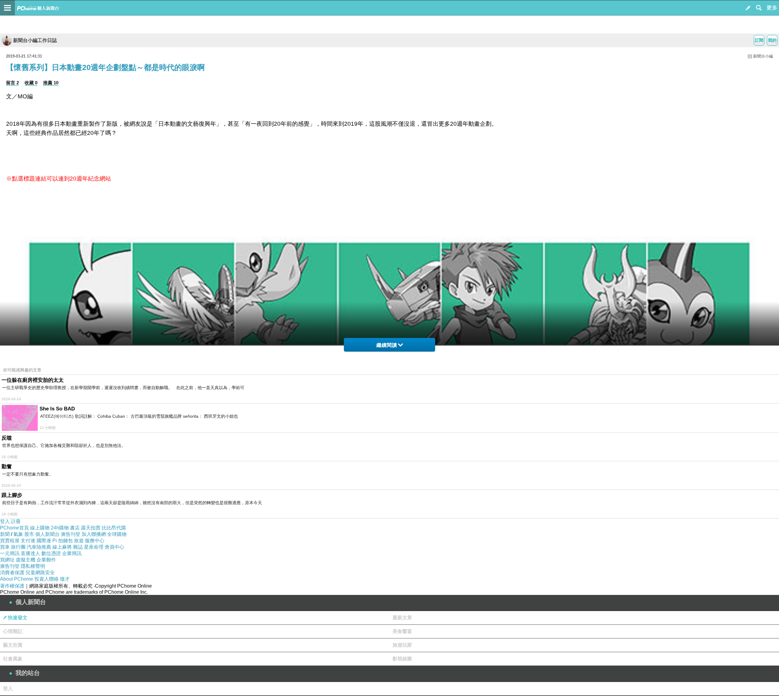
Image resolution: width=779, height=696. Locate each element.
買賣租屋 (9, 540)
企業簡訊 (72, 553)
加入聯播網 (94, 534)
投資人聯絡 (46, 579)
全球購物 (117, 534)
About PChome (16, 579)
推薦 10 (50, 82)
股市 (29, 534)
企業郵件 (46, 559)
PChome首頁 (14, 527)
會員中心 (114, 547)
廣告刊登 (70, 534)
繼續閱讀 (386, 345)
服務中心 (94, 540)
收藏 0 (31, 82)
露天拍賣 (90, 527)
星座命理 (93, 547)
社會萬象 (13, 658)
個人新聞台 (47, 534)
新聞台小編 (763, 56)
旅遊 (79, 540)
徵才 (65, 579)
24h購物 (60, 527)
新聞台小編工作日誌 (35, 40)
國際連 (44, 540)
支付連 (28, 540)
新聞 (5, 534)
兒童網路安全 (40, 572)
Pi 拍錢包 (62, 540)
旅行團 (18, 547)
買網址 (7, 559)
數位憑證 (51, 553)
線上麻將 (62, 547)
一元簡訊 (9, 553)
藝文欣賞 (13, 645)
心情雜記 (13, 631)
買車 (5, 547)
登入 (5, 521)
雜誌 (78, 547)
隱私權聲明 (33, 566)
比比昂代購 (114, 527)
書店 (75, 527)
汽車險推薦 (39, 547)
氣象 (18, 534)
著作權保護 (12, 586)
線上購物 (40, 527)
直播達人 (30, 553)
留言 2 (12, 82)
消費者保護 (12, 572)
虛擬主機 (25, 559)
